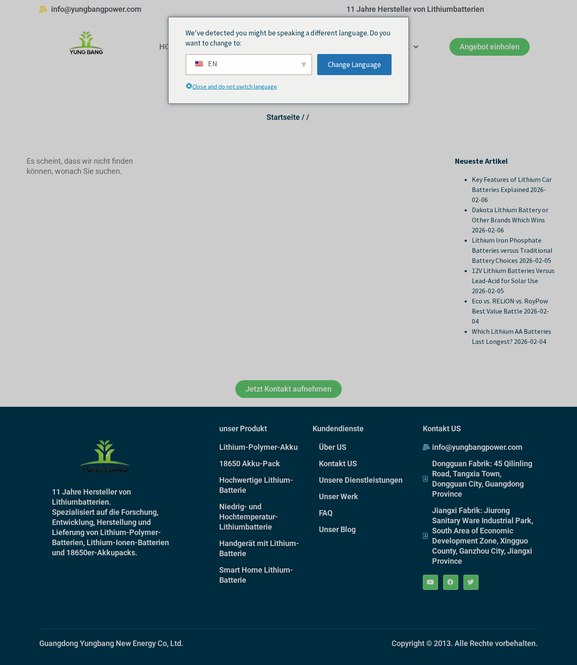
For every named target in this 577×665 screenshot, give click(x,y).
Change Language (354, 64)
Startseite (283, 117)
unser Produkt (243, 428)
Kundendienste (338, 428)
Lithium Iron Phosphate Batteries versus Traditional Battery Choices (512, 250)
